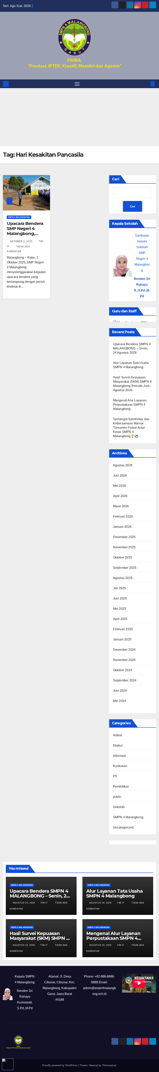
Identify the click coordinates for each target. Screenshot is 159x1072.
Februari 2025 (123, 629)
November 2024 (124, 660)
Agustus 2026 (122, 465)
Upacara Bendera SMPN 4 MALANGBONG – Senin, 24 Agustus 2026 (132, 348)
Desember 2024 (124, 649)
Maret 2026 (121, 506)
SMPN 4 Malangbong (19, 217)
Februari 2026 (123, 516)
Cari (115, 179)
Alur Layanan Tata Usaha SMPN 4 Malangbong (114, 893)
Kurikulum (120, 766)
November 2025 (124, 547)
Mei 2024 (119, 700)
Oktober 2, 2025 (21, 241)
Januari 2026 (122, 526)
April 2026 (120, 496)
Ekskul (118, 745)
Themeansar (109, 1065)
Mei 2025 (119, 608)
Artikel (117, 735)
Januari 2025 (122, 639)
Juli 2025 (119, 588)
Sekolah (119, 807)
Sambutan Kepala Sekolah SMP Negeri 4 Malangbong (142, 253)
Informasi (119, 755)
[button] (146, 83)
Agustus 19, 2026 (100, 903)
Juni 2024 (120, 690)
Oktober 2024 (122, 670)
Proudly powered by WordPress (60, 1065)
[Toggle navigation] (77, 84)
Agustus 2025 (122, 578)
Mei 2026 (119, 485)
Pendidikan (121, 786)
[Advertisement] (79, 117)
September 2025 (125, 567)
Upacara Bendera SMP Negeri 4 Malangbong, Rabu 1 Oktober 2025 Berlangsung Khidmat (26, 236)
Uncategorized (123, 827)
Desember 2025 (124, 537)
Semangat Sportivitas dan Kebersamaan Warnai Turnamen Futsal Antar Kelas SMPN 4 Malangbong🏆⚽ (131, 427)
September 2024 (125, 680)
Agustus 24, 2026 (24, 903)
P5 (115, 776)
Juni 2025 (120, 598)
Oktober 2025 (122, 557)
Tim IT (44, 903)
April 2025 (120, 619)
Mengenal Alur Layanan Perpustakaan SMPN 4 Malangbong (130, 404)
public (117, 796)
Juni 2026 (120, 475)
